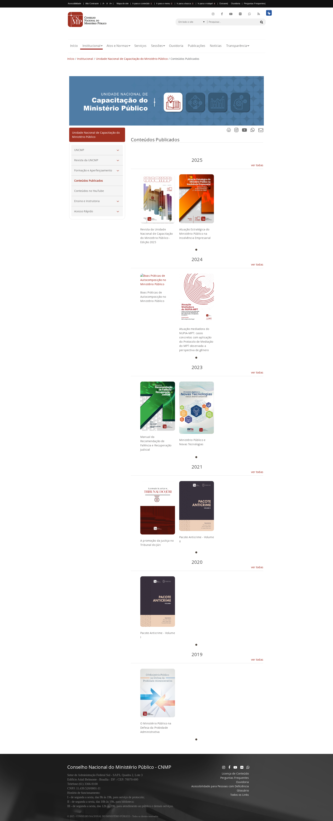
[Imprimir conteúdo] (229, 131)
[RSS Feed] (258, 14)
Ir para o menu (164, 3)
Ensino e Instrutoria (87, 201)
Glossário (243, 790)
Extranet (223, 3)
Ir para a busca (185, 3)
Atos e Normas (117, 46)
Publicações (196, 46)
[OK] (261, 22)
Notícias (216, 46)
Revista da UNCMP (86, 160)
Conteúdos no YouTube (89, 191)
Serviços (140, 46)
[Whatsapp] (247, 767)
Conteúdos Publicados (88, 180)
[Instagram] (213, 14)
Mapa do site (123, 3)
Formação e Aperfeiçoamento (93, 170)
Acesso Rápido (83, 211)
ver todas (257, 165)
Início (74, 46)
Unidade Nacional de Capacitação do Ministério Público (132, 59)
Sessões (157, 46)
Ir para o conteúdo (142, 3)
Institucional (91, 46)
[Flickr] (240, 14)
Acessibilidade (74, 3)
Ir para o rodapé (206, 3)
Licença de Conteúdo (235, 773)
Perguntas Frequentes (254, 3)
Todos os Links (239, 795)
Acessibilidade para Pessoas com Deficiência (220, 786)
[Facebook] (222, 14)
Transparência (236, 46)
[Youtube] (230, 14)
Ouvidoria (235, 3)
